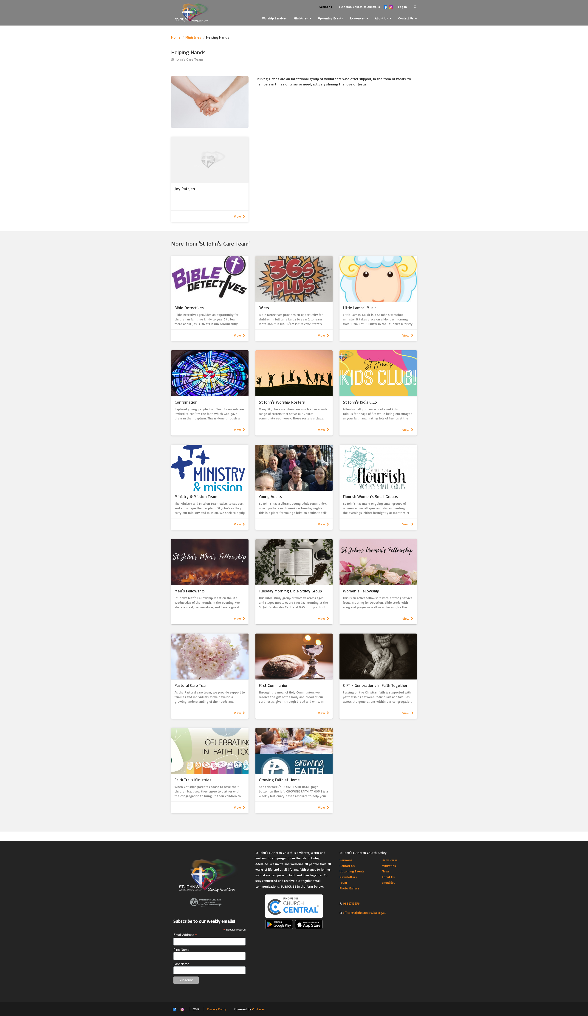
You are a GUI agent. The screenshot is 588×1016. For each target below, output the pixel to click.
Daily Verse (390, 860)
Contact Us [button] (406, 18)
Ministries (193, 37)
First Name (181, 949)
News (386, 871)
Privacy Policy (216, 1009)
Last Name (181, 964)
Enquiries (388, 882)
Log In (402, 6)
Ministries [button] (301, 18)
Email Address (185, 935)
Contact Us (347, 866)
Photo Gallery (349, 888)
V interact (259, 1009)
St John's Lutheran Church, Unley (363, 853)
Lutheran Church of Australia (359, 6)
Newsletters (348, 877)
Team (343, 882)
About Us (388, 877)
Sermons (345, 860)
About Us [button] (382, 18)
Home (176, 37)
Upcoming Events (351, 871)
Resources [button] (358, 18)
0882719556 (351, 903)
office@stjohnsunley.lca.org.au (364, 912)
